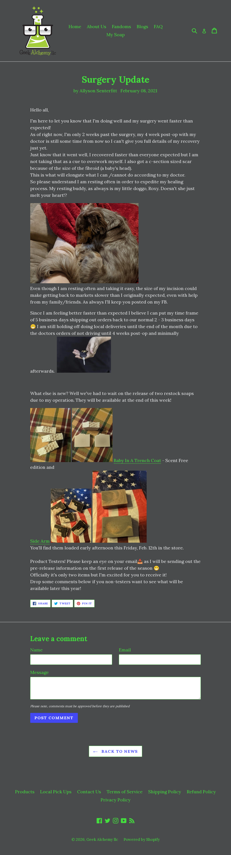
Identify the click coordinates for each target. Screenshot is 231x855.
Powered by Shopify (142, 839)
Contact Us (89, 791)
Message (39, 672)
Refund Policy (201, 791)
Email (125, 650)
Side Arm (40, 541)
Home (75, 26)
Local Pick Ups (56, 791)
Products (25, 791)
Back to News (119, 751)
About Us (96, 26)
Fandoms (121, 26)
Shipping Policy (164, 791)
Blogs (142, 26)
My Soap (115, 34)
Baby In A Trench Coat (137, 460)
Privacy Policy (116, 800)
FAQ (158, 26)
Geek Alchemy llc (102, 839)
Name (36, 650)
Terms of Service (125, 791)
